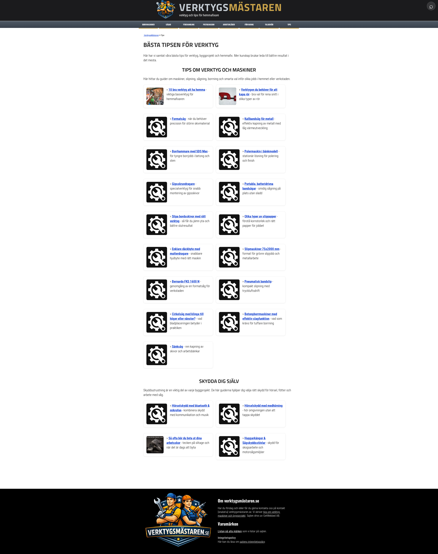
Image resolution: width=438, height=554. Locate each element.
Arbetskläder (229, 24)
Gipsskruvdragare (183, 184)
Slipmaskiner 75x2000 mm (261, 249)
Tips (289, 24)
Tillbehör (269, 24)
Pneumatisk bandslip (258, 281)
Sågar (168, 24)
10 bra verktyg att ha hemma (187, 90)
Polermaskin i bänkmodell (261, 151)
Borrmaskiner (148, 24)
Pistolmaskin (208, 24)
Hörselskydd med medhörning (263, 406)
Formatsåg (179, 119)
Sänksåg (177, 346)
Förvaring (249, 24)
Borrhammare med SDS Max (190, 151)
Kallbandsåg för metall (259, 119)
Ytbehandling (188, 24)
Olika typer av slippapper (260, 216)
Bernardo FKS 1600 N (185, 281)
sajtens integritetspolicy (252, 541)
